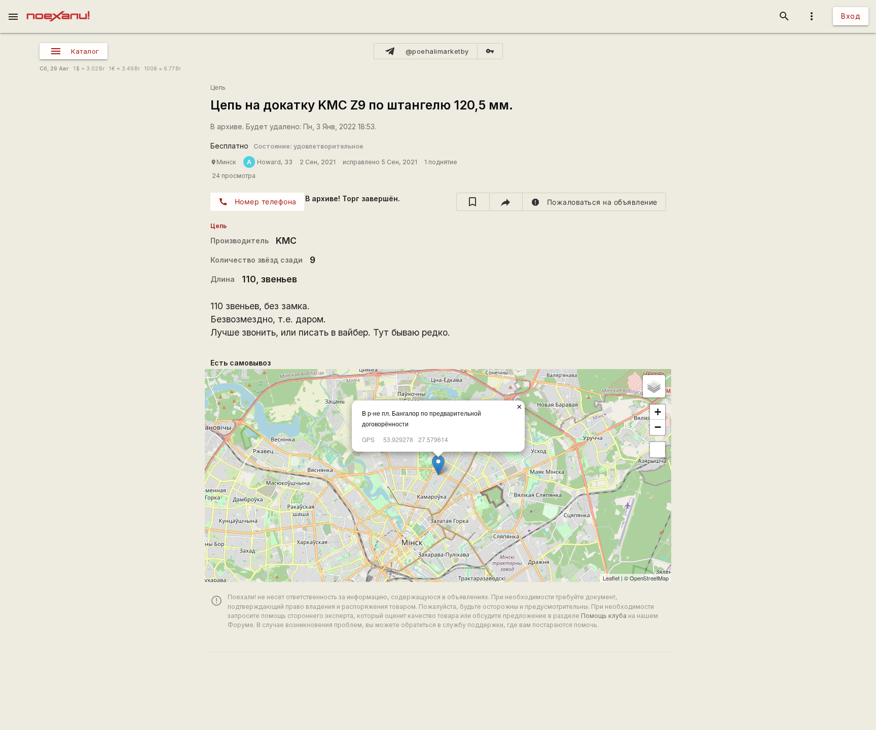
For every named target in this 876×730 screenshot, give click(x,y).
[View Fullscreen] (657, 449)
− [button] (657, 427)
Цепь (218, 87)
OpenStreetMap (649, 578)
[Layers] (654, 386)
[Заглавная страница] (58, 7)
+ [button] (657, 412)
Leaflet (611, 578)
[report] (594, 202)
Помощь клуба (604, 615)
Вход (850, 16)
